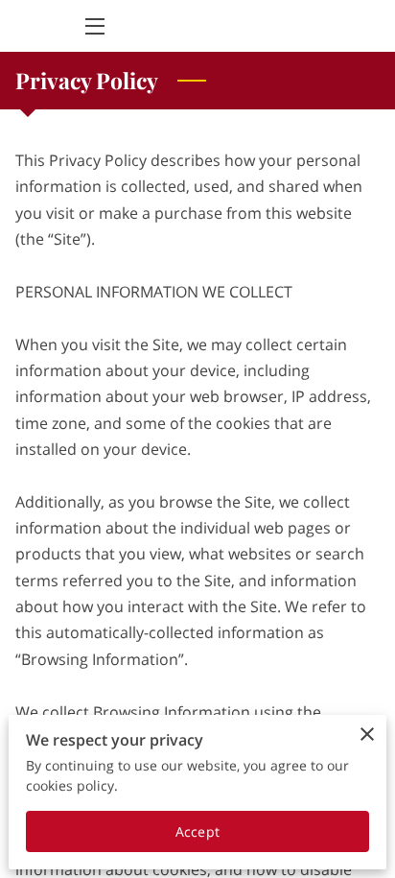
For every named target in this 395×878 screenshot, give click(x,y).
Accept (197, 831)
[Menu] (93, 26)
